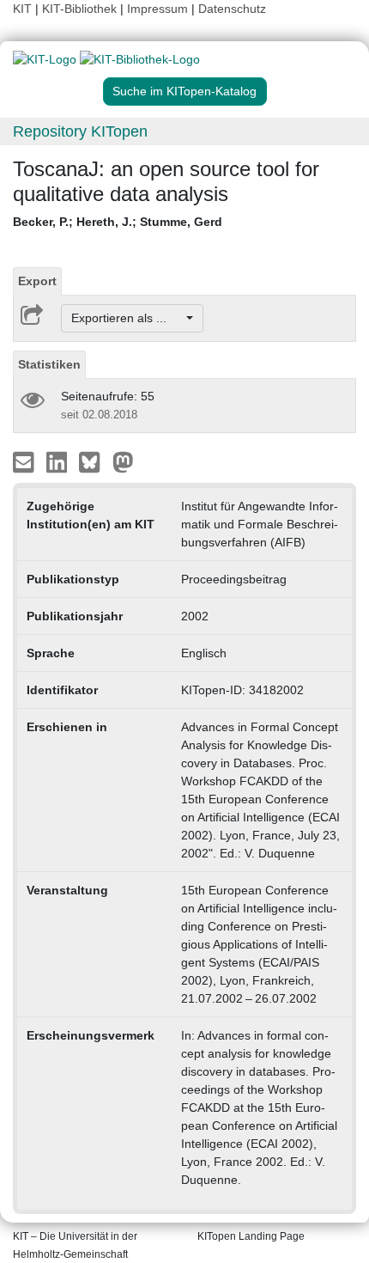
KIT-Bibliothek (81, 8)
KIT (22, 8)
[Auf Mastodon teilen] (123, 461)
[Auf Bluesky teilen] (94, 461)
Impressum (157, 8)
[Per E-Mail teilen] (25, 461)
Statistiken (49, 364)
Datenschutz (232, 8)
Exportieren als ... (127, 318)
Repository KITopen (80, 131)
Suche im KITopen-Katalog (184, 91)
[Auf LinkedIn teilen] (59, 461)
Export (37, 281)
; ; (117, 222)
